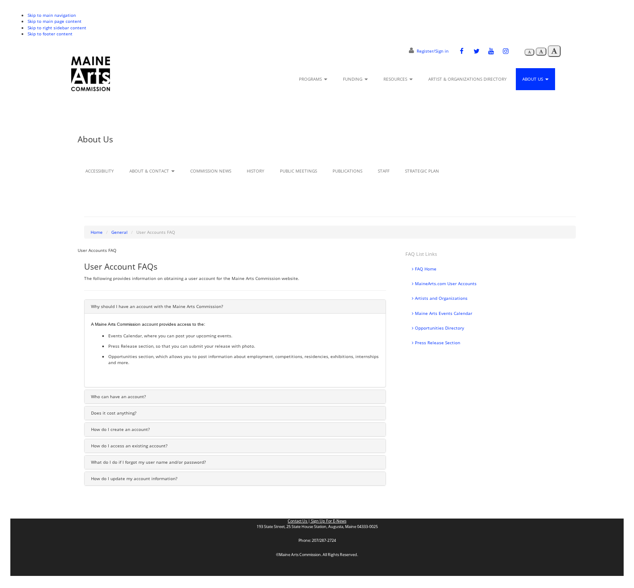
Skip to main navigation (52, 15)
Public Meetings (298, 171)
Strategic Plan (422, 171)
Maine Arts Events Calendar (443, 313)
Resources (395, 79)
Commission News (210, 171)
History (255, 171)
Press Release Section (437, 343)
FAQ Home (425, 269)
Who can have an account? (118, 396)
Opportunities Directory (439, 328)
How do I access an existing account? (129, 446)
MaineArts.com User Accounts (445, 283)
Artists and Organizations (441, 298)
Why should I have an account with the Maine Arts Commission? (157, 306)
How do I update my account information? (134, 478)
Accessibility (99, 171)
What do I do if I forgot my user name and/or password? (148, 462)
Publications (347, 171)
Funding (353, 79)
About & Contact (149, 171)
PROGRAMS (311, 79)
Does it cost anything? (113, 413)
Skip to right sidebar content (57, 28)
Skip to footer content (50, 34)
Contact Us (298, 521)
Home (97, 232)
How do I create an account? (120, 429)
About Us (533, 79)
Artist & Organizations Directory (467, 79)
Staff (383, 171)
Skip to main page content (55, 21)
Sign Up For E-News (328, 521)
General (119, 232)
